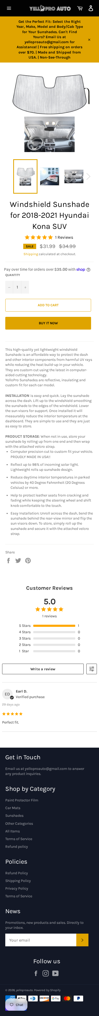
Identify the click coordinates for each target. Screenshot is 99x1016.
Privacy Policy (16, 888)
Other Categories (19, 823)
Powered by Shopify (47, 990)
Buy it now (48, 323)
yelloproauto (24, 990)
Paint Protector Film (21, 800)
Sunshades (14, 815)
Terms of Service (18, 839)
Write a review (42, 669)
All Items (12, 831)
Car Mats (12, 808)
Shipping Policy (18, 881)
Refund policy (16, 846)
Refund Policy (16, 873)
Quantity (12, 275)
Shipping (30, 254)
